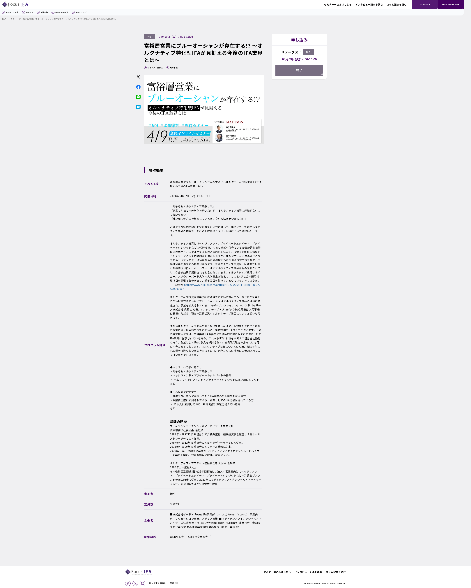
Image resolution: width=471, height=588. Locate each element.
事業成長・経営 (61, 12)
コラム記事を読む (336, 572)
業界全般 (44, 12)
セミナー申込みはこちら (277, 572)
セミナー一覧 (14, 18)
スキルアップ (80, 12)
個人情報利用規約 (157, 583)
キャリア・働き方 (155, 67)
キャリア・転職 (12, 12)
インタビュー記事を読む (308, 572)
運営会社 (174, 583)
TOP (4, 18)
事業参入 (29, 12)
